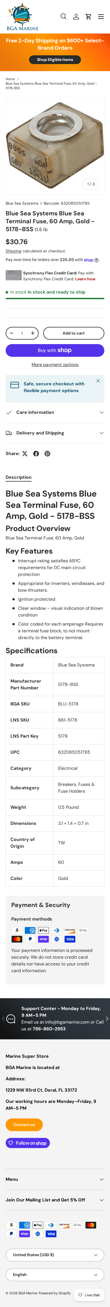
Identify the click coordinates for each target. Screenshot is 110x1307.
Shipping (13, 250)
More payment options (55, 365)
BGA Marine (28, 1293)
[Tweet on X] (24, 453)
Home (10, 79)
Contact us (24, 1124)
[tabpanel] (55, 687)
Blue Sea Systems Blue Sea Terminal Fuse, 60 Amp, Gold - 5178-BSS (51, 85)
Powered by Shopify (55, 1293)
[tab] (19, 477)
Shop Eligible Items (55, 59)
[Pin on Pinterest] (47, 453)
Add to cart (74, 333)
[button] (88, 16)
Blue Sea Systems (22, 203)
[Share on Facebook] (36, 453)
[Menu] (101, 16)
